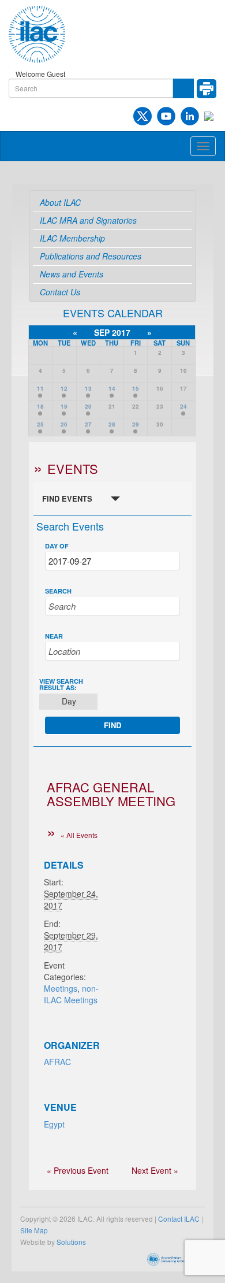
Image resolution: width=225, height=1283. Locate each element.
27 (88, 424)
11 (40, 388)
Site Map (34, 1230)
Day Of (57, 546)
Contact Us (60, 292)
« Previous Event (77, 1170)
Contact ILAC (179, 1218)
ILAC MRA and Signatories (88, 220)
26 (64, 424)
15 (135, 388)
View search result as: (61, 684)
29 (135, 424)
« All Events (79, 835)
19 (64, 406)
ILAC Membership (72, 238)
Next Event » (155, 1170)
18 (40, 406)
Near (54, 636)
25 (40, 424)
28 (111, 424)
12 (64, 388)
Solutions (71, 1242)
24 (183, 406)
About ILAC (60, 202)
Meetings (60, 988)
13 (88, 388)
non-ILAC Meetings (71, 994)
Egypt (54, 1124)
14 (111, 388)
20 (88, 406)
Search (58, 591)
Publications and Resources (90, 256)
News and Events (71, 274)
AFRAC (57, 1061)
